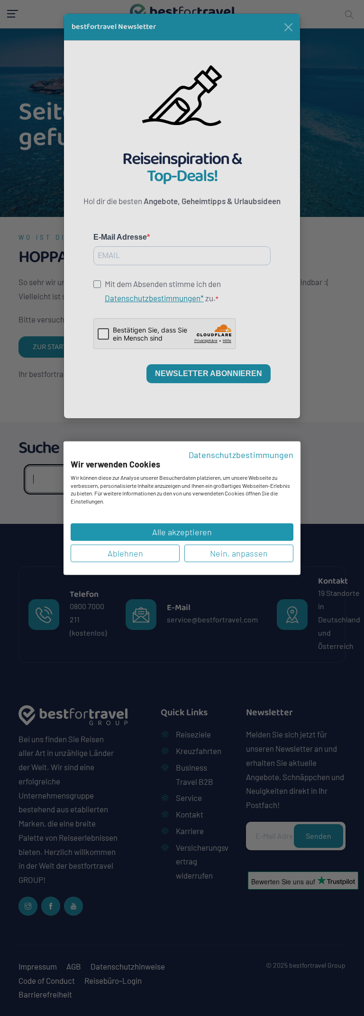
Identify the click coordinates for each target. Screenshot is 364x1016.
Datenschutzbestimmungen (241, 454)
